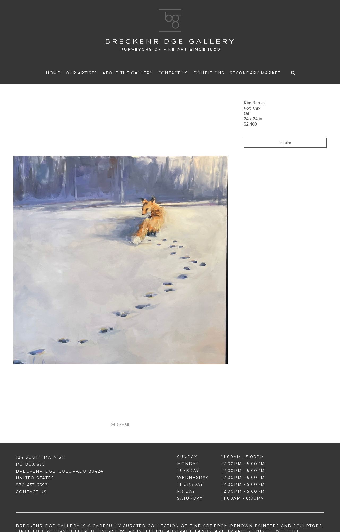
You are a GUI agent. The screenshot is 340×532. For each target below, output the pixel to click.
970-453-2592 (32, 485)
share (123, 425)
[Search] (293, 73)
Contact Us (31, 492)
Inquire (285, 143)
